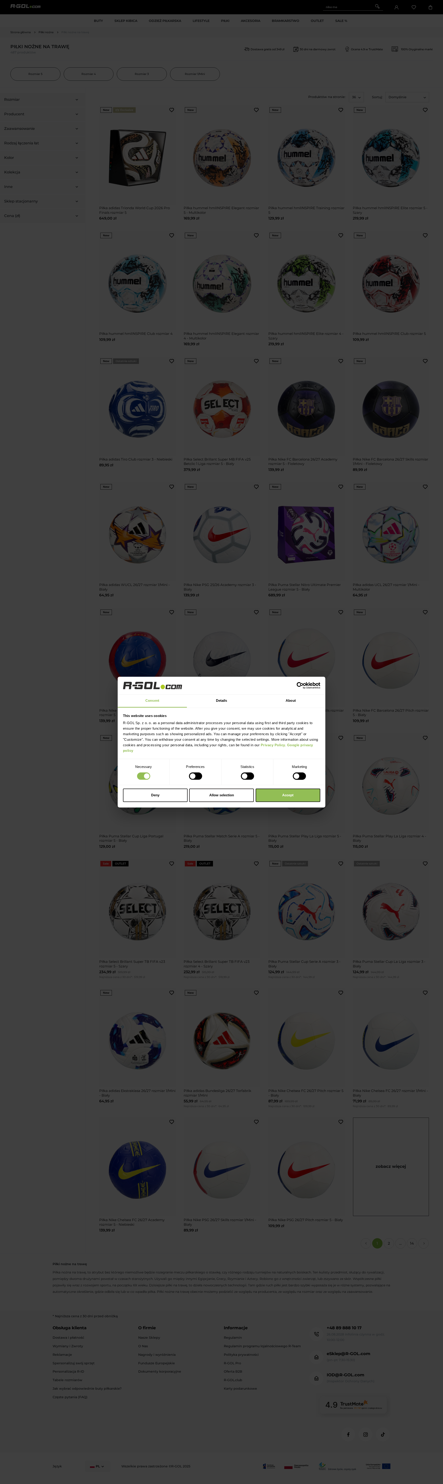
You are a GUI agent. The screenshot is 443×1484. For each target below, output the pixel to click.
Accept (287, 795)
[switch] (195, 776)
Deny (155, 795)
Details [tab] (221, 701)
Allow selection (221, 795)
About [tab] (291, 701)
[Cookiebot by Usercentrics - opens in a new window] (300, 685)
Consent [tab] (152, 701)
